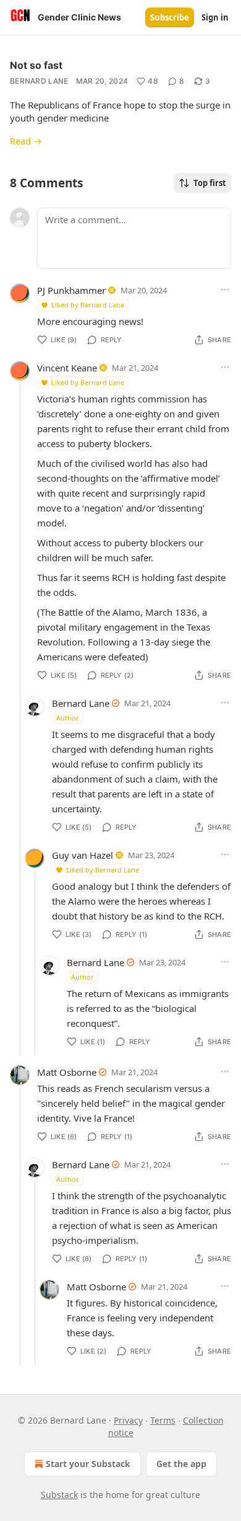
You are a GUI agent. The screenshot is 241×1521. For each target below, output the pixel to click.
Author (67, 717)
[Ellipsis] (225, 289)
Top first (209, 182)
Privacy (128, 1420)
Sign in (215, 17)
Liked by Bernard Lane (87, 304)
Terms (162, 1420)
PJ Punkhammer (71, 290)
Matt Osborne (66, 1072)
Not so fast (36, 65)
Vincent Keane (67, 367)
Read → (26, 141)
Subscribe (169, 17)
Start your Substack (88, 1464)
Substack (59, 1495)
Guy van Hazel (82, 855)
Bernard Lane (39, 81)
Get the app (181, 1464)
